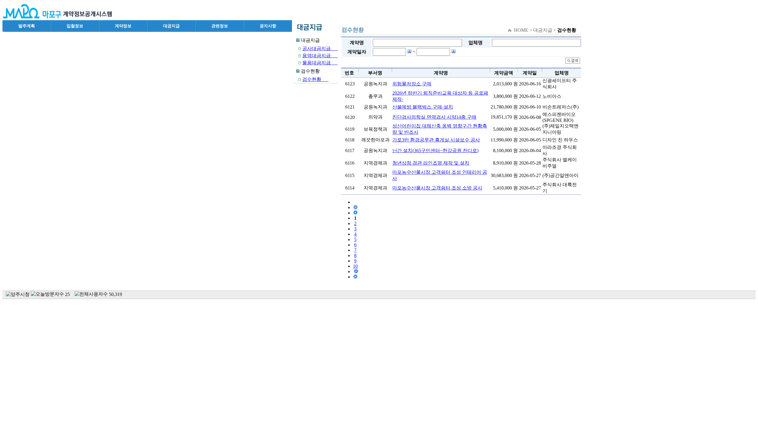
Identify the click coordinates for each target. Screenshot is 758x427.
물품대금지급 (320, 62)
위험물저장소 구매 (411, 83)
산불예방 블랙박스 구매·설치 (422, 106)
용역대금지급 (320, 55)
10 (355, 266)
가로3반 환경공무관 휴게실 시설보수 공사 (436, 139)
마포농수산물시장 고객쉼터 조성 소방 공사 (437, 187)
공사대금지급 (320, 48)
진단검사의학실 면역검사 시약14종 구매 (434, 117)
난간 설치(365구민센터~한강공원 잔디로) (435, 150)
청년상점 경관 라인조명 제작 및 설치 (430, 162)
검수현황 (315, 79)
